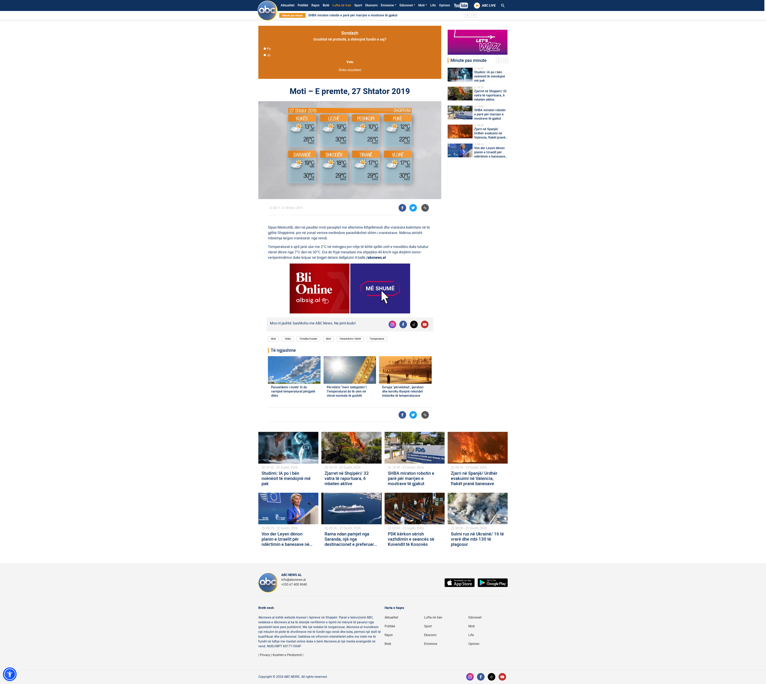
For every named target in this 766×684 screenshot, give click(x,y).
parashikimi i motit (350, 339)
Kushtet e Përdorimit (287, 655)
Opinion (444, 5)
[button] (10, 674)
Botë (326, 5)
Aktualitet (287, 5)
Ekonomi (371, 5)
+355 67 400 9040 (294, 584)
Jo (268, 55)
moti (328, 339)
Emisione (387, 5)
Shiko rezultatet (350, 70)
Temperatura (377, 339)
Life (433, 5)
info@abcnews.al (293, 579)
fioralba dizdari (308, 339)
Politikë (303, 5)
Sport (358, 5)
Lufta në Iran (342, 5)
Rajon (315, 5)
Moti (421, 5)
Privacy (265, 655)
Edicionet (406, 5)
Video (288, 339)
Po (269, 49)
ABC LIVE (489, 5)
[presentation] (499, 61)
